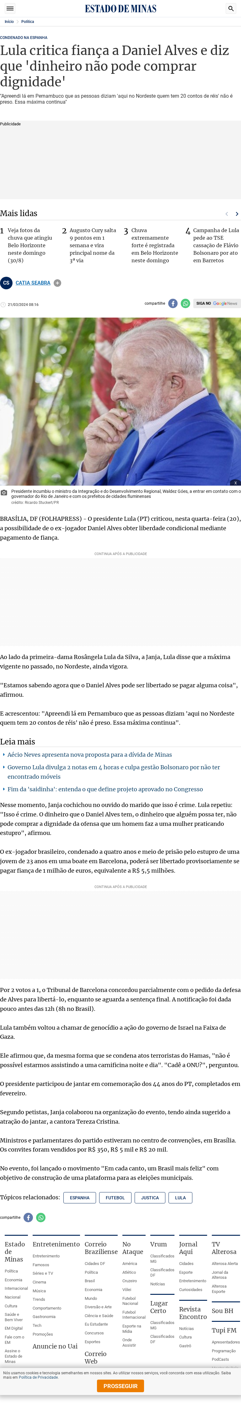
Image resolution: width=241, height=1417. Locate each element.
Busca (231, 8)
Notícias (157, 1284)
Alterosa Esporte (219, 1289)
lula (180, 1197)
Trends (39, 1299)
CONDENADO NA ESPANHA (23, 37)
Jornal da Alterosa (220, 1275)
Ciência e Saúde (99, 1315)
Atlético (129, 1272)
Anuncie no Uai (55, 1346)
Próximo (237, 214)
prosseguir (121, 1386)
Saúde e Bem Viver (14, 1317)
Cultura (11, 1306)
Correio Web (96, 1357)
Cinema (39, 1282)
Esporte (186, 1272)
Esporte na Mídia (131, 1329)
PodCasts (220, 1359)
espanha (79, 1197)
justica (150, 1197)
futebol (115, 1197)
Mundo (91, 1298)
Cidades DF (95, 1263)
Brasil (90, 1280)
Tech (37, 1325)
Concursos (94, 1333)
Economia (13, 1280)
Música (39, 1291)
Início (9, 22)
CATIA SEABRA (33, 283)
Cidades (186, 1263)
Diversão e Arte (98, 1307)
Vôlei (126, 1289)
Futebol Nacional (130, 1301)
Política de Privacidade (38, 1377)
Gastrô (185, 1345)
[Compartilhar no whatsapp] (185, 303)
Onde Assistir (129, 1343)
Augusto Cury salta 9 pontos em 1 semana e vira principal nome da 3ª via (93, 245)
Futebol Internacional (134, 1315)
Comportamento (47, 1308)
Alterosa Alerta (225, 1263)
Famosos (41, 1264)
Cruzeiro (129, 1280)
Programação (224, 1351)
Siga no (203, 303)
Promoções (43, 1334)
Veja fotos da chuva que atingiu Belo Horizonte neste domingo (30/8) (30, 245)
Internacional (16, 1288)
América (129, 1263)
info (57, 283)
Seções (10, 8)
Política (27, 22)
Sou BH (222, 1311)
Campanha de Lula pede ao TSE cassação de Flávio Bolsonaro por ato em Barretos (216, 245)
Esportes (92, 1341)
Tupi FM (224, 1330)
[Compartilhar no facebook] (173, 303)
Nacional (12, 1297)
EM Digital (14, 1328)
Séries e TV (43, 1273)
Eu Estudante (96, 1324)
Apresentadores (226, 1342)
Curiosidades (190, 1289)
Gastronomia (44, 1316)
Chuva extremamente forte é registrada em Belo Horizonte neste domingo (154, 245)
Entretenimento (46, 1256)
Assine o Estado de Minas (13, 1356)
